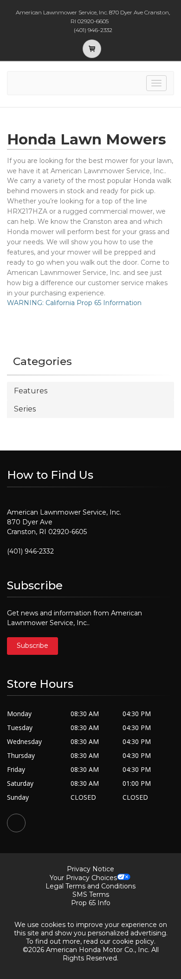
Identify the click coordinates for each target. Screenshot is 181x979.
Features (30, 390)
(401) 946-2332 (30, 551)
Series (25, 409)
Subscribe (32, 645)
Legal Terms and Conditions (90, 886)
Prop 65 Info (90, 903)
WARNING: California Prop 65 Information (74, 303)
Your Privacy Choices (83, 878)
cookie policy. (133, 941)
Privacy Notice (90, 869)
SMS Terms (90, 894)
